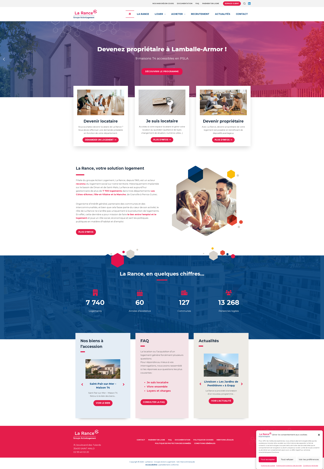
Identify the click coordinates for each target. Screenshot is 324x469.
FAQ (197, 3)
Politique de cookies (268, 465)
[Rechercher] (244, 3)
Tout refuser (287, 459)
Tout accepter (268, 459)
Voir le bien (103, 403)
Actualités (222, 14)
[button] (319, 435)
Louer (159, 14)
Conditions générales (310, 465)
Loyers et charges (159, 390)
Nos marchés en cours (163, 3)
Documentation (184, 3)
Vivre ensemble (157, 386)
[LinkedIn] (249, 3)
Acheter (177, 14)
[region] (162, 59)
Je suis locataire (157, 382)
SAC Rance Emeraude (186, 462)
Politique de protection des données (289, 465)
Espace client (232, 3)
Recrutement (200, 14)
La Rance (143, 14)
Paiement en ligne (210, 3)
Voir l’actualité (221, 401)
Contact (242, 14)
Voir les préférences (309, 459)
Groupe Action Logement (164, 462)
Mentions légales (225, 440)
